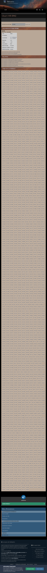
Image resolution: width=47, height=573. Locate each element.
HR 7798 (35, 250)
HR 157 (31, 210)
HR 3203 (11, 306)
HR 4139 (23, 450)
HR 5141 (11, 121)
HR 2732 (11, 443)
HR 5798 (15, 200)
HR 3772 (27, 404)
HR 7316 (19, 258)
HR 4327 (23, 139)
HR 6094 (35, 189)
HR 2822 (19, 182)
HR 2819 (30, 195)
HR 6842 (35, 91)
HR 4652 (30, 167)
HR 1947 (15, 387)
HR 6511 (15, 282)
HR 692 (34, 204)
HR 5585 (27, 437)
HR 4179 (15, 461)
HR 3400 (43, 287)
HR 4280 (42, 208)
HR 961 (35, 200)
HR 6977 (3, 363)
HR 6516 (3, 169)
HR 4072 (35, 115)
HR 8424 (19, 136)
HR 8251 (15, 354)
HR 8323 (27, 250)
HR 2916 (26, 348)
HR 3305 (15, 324)
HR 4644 (27, 461)
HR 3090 (11, 78)
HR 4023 (19, 73)
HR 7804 (7, 241)
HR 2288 (39, 228)
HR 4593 (3, 258)
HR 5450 (19, 191)
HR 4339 (19, 380)
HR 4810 (23, 435)
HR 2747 (23, 387)
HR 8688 (19, 197)
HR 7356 (43, 454)
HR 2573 (7, 413)
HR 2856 (7, 443)
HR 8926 (31, 108)
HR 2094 (11, 165)
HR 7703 (3, 171)
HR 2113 (31, 84)
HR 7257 (31, 430)
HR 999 (31, 82)
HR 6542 (39, 300)
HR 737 (7, 156)
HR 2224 (15, 391)
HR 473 (43, 250)
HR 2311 (38, 271)
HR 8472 (11, 154)
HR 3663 (39, 73)
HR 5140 (3, 184)
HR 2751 (38, 123)
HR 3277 (34, 221)
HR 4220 (11, 152)
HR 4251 (27, 154)
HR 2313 (42, 417)
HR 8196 (19, 176)
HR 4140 (11, 71)
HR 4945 (19, 274)
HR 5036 (15, 393)
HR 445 (19, 221)
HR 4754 (7, 376)
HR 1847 (42, 204)
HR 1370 (26, 448)
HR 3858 (15, 97)
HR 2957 (42, 295)
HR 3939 (19, 213)
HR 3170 (27, 167)
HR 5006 (7, 132)
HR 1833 (41, 356)
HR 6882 (31, 191)
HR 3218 (35, 287)
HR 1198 (42, 341)
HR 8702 (11, 95)
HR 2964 (7, 343)
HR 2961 (19, 104)
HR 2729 (39, 176)
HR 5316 (11, 128)
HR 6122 (43, 367)
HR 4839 (31, 213)
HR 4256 (19, 319)
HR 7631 (23, 289)
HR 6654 (3, 221)
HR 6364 (3, 245)
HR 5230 (31, 313)
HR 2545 (37, 304)
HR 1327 (7, 160)
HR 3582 (7, 110)
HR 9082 (27, 228)
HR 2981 (11, 193)
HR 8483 (15, 369)
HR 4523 (43, 108)
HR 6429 (31, 428)
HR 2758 (7, 206)
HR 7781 (19, 341)
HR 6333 (3, 339)
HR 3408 (35, 450)
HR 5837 (38, 154)
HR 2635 (27, 387)
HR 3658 (31, 365)
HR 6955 (3, 354)
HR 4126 (23, 104)
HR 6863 (27, 339)
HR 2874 (30, 104)
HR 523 (15, 363)
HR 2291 (19, 278)
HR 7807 (39, 439)
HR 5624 (39, 367)
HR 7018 (31, 326)
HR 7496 (3, 217)
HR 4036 (15, 263)
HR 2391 (3, 230)
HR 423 (11, 363)
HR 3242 (7, 361)
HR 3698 (34, 208)
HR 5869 (39, 350)
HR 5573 (15, 230)
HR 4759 (31, 274)
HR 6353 (11, 280)
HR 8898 (39, 339)
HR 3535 (38, 387)
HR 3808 (7, 121)
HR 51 (35, 332)
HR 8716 (11, 317)
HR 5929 (31, 376)
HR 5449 (31, 330)
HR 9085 (34, 234)
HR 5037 (23, 300)
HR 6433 (7, 123)
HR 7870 (7, 356)
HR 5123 (23, 330)
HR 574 (35, 102)
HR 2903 (39, 280)
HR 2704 (3, 300)
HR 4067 (27, 343)
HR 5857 (42, 221)
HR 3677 (11, 413)
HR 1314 (27, 145)
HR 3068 (3, 274)
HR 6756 (43, 352)
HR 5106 (11, 452)
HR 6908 (19, 345)
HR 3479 (19, 343)
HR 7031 (11, 197)
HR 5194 (31, 337)
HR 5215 (19, 422)
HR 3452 (11, 97)
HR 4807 (23, 313)
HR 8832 (15, 241)
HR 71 (30, 415)
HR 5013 (39, 171)
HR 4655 (3, 393)
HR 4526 (15, 191)
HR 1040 (43, 84)
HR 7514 (15, 398)
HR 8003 (19, 204)
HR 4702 (23, 461)
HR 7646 (31, 456)
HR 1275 (15, 256)
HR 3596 (23, 291)
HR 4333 (15, 330)
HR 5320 (27, 337)
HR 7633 (23, 115)
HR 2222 (3, 450)
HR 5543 (42, 121)
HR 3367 (23, 193)
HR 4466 (18, 156)
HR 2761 (42, 317)
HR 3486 (23, 165)
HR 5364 (19, 97)
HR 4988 (39, 435)
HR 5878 (35, 461)
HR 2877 (15, 193)
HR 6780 (23, 230)
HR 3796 (38, 328)
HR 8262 (39, 230)
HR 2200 (3, 319)
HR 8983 (23, 439)
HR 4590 (38, 158)
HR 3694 (27, 171)
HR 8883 (39, 276)
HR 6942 (27, 141)
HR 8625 (27, 369)
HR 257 (43, 302)
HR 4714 (7, 367)
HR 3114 (31, 176)
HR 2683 (19, 143)
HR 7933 (7, 221)
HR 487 (27, 341)
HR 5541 (43, 213)
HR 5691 (7, 136)
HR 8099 (7, 424)
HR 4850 (19, 413)
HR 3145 (23, 80)
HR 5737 (31, 367)
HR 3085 (26, 195)
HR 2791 (10, 156)
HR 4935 (11, 254)
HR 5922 (11, 382)
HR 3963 (23, 413)
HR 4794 (41, 134)
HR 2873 (22, 348)
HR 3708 (23, 419)
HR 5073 (35, 367)
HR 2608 (3, 115)
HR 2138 (19, 291)
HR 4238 (7, 267)
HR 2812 (11, 115)
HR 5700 (35, 291)
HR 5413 (31, 180)
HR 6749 (11, 352)
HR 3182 (23, 169)
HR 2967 (3, 243)
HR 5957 (11, 271)
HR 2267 (34, 178)
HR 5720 (31, 319)
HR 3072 (15, 343)
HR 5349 (42, 152)
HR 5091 (31, 350)
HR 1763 (3, 374)
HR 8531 (15, 169)
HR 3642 (31, 93)
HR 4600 (27, 139)
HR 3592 (7, 337)
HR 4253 (35, 202)
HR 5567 (7, 352)
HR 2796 (11, 202)
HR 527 (7, 448)
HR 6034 (23, 243)
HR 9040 (43, 339)
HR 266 (38, 234)
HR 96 (39, 326)
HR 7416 (27, 267)
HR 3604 (11, 365)
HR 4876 (23, 319)
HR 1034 (39, 115)
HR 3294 (19, 102)
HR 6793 (11, 215)
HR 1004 (7, 265)
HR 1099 (33, 308)
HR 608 (15, 411)
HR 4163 (27, 102)
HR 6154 (27, 345)
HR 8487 (43, 230)
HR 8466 (19, 456)
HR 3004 (33, 269)
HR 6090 (23, 454)
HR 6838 (31, 339)
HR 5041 (39, 84)
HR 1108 (40, 402)
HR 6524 (11, 258)
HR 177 (27, 389)
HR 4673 (43, 306)
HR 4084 (27, 158)
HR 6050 (39, 422)
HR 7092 (23, 234)
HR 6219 (23, 254)
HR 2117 (42, 378)
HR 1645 (23, 265)
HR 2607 (15, 206)
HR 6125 (27, 147)
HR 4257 (43, 71)
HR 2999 (3, 145)
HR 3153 (3, 143)
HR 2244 (39, 119)
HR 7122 (11, 180)
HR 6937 (35, 319)
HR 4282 (3, 313)
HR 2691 (15, 365)
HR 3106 (11, 350)
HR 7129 (15, 184)
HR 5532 (35, 376)
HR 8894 (23, 241)
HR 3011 (33, 426)
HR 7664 (31, 293)
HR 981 (15, 245)
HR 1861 (23, 176)
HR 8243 (3, 232)
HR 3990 (42, 104)
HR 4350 (42, 178)
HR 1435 (31, 332)
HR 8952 (7, 398)
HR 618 (34, 289)
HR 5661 (31, 324)
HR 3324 (35, 232)
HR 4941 (42, 256)
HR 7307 (7, 276)
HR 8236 (19, 250)
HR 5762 (34, 226)
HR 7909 (39, 345)
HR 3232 (23, 343)
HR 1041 (11, 265)
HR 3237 (35, 97)
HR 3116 (11, 130)
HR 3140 (19, 154)
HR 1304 (30, 204)
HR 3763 (39, 287)
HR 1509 (22, 295)
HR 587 (23, 221)
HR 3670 (19, 461)
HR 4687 (39, 182)
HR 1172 (38, 200)
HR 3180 (7, 230)
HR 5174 (31, 139)
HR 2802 (38, 417)
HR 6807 (31, 254)
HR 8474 (19, 217)
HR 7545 (23, 456)
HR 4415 (42, 165)
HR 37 (3, 156)
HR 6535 (15, 308)
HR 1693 (34, 295)
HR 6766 (27, 86)
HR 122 (33, 415)
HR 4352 (43, 86)
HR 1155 (27, 82)
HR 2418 (11, 226)
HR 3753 (35, 132)
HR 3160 (30, 387)
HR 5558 (39, 169)
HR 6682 (42, 106)
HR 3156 (27, 419)
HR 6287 (23, 191)
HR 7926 (23, 293)
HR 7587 (42, 158)
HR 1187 (15, 378)
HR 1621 (35, 108)
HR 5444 (11, 239)
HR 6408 (3, 454)
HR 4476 (43, 197)
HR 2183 (42, 241)
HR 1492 (11, 189)
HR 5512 (35, 274)
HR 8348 (19, 354)
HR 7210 (23, 184)
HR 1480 (34, 184)
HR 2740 (3, 84)
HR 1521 (23, 317)
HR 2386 (11, 263)
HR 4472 (7, 391)
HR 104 (31, 141)
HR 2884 (23, 417)
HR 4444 (34, 278)
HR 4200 (19, 86)
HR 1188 (15, 158)
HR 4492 (7, 143)
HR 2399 (23, 154)
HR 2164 (3, 380)
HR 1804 (30, 328)
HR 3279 (42, 252)
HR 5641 (11, 345)
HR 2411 (7, 193)
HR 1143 (39, 86)
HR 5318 (15, 267)
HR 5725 (19, 313)
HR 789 (27, 95)
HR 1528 (26, 411)
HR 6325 (31, 282)
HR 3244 (33, 134)
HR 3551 (31, 171)
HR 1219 (26, 308)
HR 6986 (3, 415)
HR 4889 (23, 78)
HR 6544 (27, 239)
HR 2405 (19, 165)
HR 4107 (30, 252)
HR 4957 (3, 239)
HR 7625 (15, 136)
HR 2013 (38, 241)
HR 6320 (3, 326)
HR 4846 (23, 117)
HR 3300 (19, 404)
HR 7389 (27, 332)
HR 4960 (27, 361)
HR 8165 (15, 250)
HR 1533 (34, 106)
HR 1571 (7, 171)
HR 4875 (3, 437)
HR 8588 (35, 424)
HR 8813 (19, 424)
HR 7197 (19, 332)
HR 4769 (35, 428)
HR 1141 (11, 287)
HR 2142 (43, 147)
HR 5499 (3, 382)
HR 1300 (32, 363)
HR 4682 (7, 119)
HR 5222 (3, 234)
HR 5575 (39, 313)
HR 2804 (39, 374)
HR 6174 (27, 393)
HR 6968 (15, 215)
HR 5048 (42, 167)
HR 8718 (35, 454)
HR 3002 (11, 143)
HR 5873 (35, 324)
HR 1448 (38, 295)
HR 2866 (41, 411)
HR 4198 (35, 182)
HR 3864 (43, 374)
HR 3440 (11, 213)
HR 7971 (7, 228)
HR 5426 (3, 422)
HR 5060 (27, 300)
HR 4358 (15, 367)
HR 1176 (7, 287)
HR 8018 (11, 424)
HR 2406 (41, 426)
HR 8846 (27, 456)
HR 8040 (35, 267)
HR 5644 (39, 380)
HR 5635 (37, 156)
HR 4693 (39, 232)
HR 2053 (30, 271)
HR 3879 (11, 282)
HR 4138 (19, 95)
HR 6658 (31, 263)
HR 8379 (15, 217)
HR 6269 (15, 430)
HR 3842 (3, 219)
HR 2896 (19, 171)
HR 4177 (3, 93)
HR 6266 (3, 430)
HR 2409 (35, 374)
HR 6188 (23, 282)
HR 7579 (15, 339)
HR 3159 (3, 102)
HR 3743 (11, 191)
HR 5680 (23, 206)
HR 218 (6, 304)
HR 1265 (27, 265)
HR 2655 (30, 269)
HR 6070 (39, 97)
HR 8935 (15, 382)
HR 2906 (3, 82)
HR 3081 (7, 365)
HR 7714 (43, 282)
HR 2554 (31, 80)
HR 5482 (3, 180)
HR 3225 (15, 82)
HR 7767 (3, 398)
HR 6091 (43, 206)
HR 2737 (7, 461)
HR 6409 (19, 239)
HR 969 (31, 121)
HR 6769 (19, 228)
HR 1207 (15, 180)
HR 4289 (19, 428)
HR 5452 (43, 330)
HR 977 (7, 328)
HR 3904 (3, 324)
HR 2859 (19, 365)
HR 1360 (10, 348)
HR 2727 (23, 167)
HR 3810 (31, 450)
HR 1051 (7, 387)
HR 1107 (3, 411)
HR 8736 (11, 441)
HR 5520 (23, 263)
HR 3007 (27, 374)
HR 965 (3, 265)
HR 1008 (19, 78)
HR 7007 (15, 402)
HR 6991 (35, 180)
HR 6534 (15, 271)
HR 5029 (3, 352)
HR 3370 (35, 228)
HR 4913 (15, 141)
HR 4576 (35, 197)
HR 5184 (19, 452)
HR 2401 (19, 202)
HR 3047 (42, 265)
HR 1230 (27, 130)
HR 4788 (15, 350)
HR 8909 (19, 276)
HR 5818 (39, 330)
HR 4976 (11, 406)
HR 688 (11, 378)
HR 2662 (42, 141)
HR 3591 (7, 82)
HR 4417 (23, 380)
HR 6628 (7, 104)
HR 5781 (3, 86)
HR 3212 (38, 178)
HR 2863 (19, 232)
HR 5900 (19, 350)
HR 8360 (35, 315)
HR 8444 (3, 182)
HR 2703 (27, 208)
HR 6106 (11, 402)
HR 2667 (11, 232)
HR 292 (3, 459)
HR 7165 (19, 184)
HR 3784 (23, 202)
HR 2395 (43, 130)
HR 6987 (11, 204)
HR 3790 (15, 419)
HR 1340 (31, 200)
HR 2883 (19, 443)
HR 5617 (35, 350)
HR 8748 (3, 95)
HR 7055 (15, 315)
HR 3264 (39, 391)
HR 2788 (7, 306)
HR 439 (10, 304)
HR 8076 (19, 145)
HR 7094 (43, 393)
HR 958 (34, 241)
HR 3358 (23, 171)
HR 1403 (34, 317)
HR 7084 (39, 424)
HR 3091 (34, 215)
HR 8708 (39, 382)
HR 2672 (43, 110)
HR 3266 (38, 252)
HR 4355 (15, 152)
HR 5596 (42, 278)
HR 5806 (35, 361)
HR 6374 (3, 402)
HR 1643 (18, 195)
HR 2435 (19, 80)
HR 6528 (23, 267)
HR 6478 (39, 461)
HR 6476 (27, 352)
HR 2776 (3, 350)
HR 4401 (27, 132)
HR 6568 (43, 337)
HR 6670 (31, 352)
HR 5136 (27, 263)
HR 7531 (3, 195)
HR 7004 (39, 361)
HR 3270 (19, 82)
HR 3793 (11, 428)
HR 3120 (11, 328)
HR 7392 (11, 315)
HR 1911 (30, 317)
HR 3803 (3, 71)
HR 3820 (15, 243)
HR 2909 (23, 391)
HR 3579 (43, 73)
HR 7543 (11, 354)
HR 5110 (43, 115)
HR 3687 (7, 400)
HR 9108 (39, 254)
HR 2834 (35, 176)
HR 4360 (35, 343)
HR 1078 (22, 378)
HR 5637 (43, 232)
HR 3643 (38, 82)
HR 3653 (7, 324)
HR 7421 (3, 424)
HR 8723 (35, 326)
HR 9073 (43, 267)
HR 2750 (23, 252)
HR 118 (23, 145)
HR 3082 (19, 193)
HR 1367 (7, 182)
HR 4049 (3, 176)
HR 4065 (15, 291)
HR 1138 (27, 197)
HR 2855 (38, 265)
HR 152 (22, 134)
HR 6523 (7, 402)
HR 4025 (3, 141)
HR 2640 (7, 274)
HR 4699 (39, 136)
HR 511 (27, 271)
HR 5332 (7, 197)
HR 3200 (39, 404)
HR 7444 (15, 178)
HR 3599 (31, 404)
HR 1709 (30, 217)
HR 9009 (27, 326)
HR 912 (34, 389)
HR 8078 (35, 439)
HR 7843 (15, 456)
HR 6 (3, 304)
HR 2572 (15, 202)
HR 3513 (31, 419)
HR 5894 (35, 147)
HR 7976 (27, 424)
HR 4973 (26, 156)
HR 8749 (35, 293)
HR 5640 (7, 382)
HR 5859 (19, 254)
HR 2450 (15, 102)
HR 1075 (26, 356)
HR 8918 (31, 258)
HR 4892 (19, 406)
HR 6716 (39, 352)
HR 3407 (3, 121)
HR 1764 (30, 295)
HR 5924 (19, 200)
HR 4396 (3, 119)
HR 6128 (3, 154)
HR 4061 (11, 380)
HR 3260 (42, 139)
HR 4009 (11, 319)
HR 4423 (38, 128)
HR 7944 (3, 356)
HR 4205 (11, 102)
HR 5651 (31, 102)
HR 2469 (30, 145)
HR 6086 (39, 189)
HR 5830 (35, 337)
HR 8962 (39, 369)
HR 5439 (7, 422)
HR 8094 (27, 258)
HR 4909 (23, 400)
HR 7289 (43, 189)
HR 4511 (34, 121)
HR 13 (15, 295)
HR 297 (26, 398)
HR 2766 (7, 91)
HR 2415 (26, 269)
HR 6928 (11, 326)
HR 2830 (23, 278)
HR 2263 (43, 228)
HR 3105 (34, 271)
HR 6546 (34, 78)
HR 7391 (31, 382)
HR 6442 (43, 376)
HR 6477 (31, 165)
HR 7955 (19, 84)
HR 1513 (31, 228)
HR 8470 (39, 250)
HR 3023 (15, 443)
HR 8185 (27, 302)
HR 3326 (30, 208)
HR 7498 (27, 191)
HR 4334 (3, 200)
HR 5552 (31, 206)
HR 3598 (7, 141)
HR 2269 (7, 300)
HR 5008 (11, 400)
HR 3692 (10, 134)
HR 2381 (34, 195)
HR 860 (3, 256)
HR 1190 (7, 95)
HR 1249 (11, 182)
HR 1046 (7, 130)
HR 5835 (39, 400)
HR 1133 (11, 256)
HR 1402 (26, 426)
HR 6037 (19, 337)
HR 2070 (11, 417)
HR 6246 (19, 454)
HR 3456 (27, 152)
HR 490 (43, 276)
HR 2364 (15, 328)
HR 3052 (7, 263)
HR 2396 (11, 461)
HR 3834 (11, 93)
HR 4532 (39, 132)
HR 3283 (15, 147)
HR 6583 (15, 234)
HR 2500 (30, 459)
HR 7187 (15, 276)
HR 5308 (39, 243)
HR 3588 (7, 145)
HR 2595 (3, 167)
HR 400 (19, 398)
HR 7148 (7, 302)
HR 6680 (3, 378)
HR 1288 (19, 180)
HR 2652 (27, 136)
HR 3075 (7, 191)
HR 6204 (3, 136)
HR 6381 (7, 293)
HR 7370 (43, 300)
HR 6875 (41, 156)
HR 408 (43, 191)
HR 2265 (30, 417)
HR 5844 (3, 271)
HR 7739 (43, 97)
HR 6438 (7, 430)
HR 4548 (3, 406)
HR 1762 (27, 93)
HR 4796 (11, 376)
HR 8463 (7, 189)
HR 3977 (19, 263)
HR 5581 (39, 274)
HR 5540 (7, 176)
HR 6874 (23, 239)
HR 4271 (22, 459)
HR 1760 (23, 232)
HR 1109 (39, 302)
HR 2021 (30, 215)
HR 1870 (37, 411)
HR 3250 (35, 391)
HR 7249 (27, 234)
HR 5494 (27, 330)
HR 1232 (30, 389)
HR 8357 (19, 315)
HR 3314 (27, 73)
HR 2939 (7, 243)
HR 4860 (11, 289)
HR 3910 (41, 269)
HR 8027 (35, 345)
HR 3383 (15, 380)
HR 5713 (19, 437)
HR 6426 (43, 452)
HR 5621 (7, 345)
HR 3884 (31, 71)
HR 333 (3, 278)
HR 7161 (27, 430)
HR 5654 (39, 437)
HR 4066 (43, 280)
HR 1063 (7, 208)
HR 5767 (7, 389)
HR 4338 (26, 134)
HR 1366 (30, 411)
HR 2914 (3, 461)
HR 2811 (19, 387)
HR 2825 (11, 171)
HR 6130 (43, 291)
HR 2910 (34, 417)
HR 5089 (23, 73)
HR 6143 (7, 78)
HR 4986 (27, 350)
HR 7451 (23, 326)
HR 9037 (15, 424)
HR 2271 (7, 380)
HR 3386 (15, 300)
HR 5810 (35, 400)
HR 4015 (31, 443)
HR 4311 (27, 291)
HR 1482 (3, 291)
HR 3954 (3, 330)
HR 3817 (7, 134)
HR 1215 (26, 215)
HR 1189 (15, 189)
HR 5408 (43, 391)
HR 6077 (42, 215)
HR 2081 (3, 435)
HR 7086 (39, 430)
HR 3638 (11, 324)
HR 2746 (3, 108)
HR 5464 (7, 308)
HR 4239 (43, 450)
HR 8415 (35, 354)
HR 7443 (19, 280)
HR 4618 (34, 82)
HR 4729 (11, 106)
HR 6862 (15, 132)
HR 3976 (34, 128)
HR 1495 (15, 252)
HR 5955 (35, 306)
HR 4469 (11, 330)
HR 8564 (31, 369)
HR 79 (22, 363)
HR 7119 (19, 132)
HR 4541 (33, 304)
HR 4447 (30, 278)
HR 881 (23, 215)
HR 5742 (34, 154)
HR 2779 (11, 450)
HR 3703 (34, 158)
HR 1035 (3, 78)
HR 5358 (7, 80)
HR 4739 (7, 219)
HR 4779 (15, 254)
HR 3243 (43, 80)
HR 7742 (19, 369)
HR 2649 (30, 134)
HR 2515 (15, 374)
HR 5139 (27, 219)
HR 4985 (31, 435)
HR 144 (15, 128)
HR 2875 (22, 195)
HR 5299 (34, 160)
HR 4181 (38, 117)
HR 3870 (23, 147)
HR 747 (19, 356)
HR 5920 (23, 337)
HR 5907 (34, 193)
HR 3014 (38, 215)
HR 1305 (13, 304)
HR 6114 (31, 300)
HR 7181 (38, 160)
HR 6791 (23, 119)
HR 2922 (3, 91)
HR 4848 (27, 91)
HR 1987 (40, 363)
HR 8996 (43, 319)
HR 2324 (7, 419)
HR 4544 (38, 278)
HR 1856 (3, 206)
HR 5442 (15, 345)
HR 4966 (7, 452)
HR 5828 (23, 422)
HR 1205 (34, 117)
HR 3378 (35, 419)
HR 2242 (41, 448)
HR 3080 (35, 71)
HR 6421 (19, 243)
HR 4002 (34, 378)
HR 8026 (43, 439)
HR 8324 (39, 143)
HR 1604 (19, 287)
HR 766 (19, 378)
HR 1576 (30, 378)
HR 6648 (43, 400)
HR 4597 (15, 437)
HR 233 (31, 184)
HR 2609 (7, 128)
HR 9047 (39, 267)
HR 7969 (23, 250)
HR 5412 (31, 219)
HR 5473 (35, 452)
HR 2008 (19, 167)
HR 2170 (11, 391)
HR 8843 (19, 289)
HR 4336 (7, 437)
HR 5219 (23, 95)
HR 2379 (19, 139)
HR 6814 (23, 430)
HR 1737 (27, 217)
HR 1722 (34, 210)
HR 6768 (7, 315)
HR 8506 (43, 424)
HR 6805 (35, 263)
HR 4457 (23, 274)
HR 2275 (23, 108)
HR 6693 (23, 141)
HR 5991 (43, 324)
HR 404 (3, 448)
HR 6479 (11, 293)
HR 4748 (39, 197)
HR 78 (19, 441)
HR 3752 (14, 348)
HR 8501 (43, 180)
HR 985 (15, 104)
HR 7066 (39, 147)
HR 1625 (7, 404)
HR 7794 (11, 169)
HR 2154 (15, 182)
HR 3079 (35, 119)
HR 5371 (23, 110)
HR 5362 (35, 243)
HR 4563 (30, 448)
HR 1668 (26, 295)
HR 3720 (3, 165)
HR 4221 (38, 152)
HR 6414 (19, 430)
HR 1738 (19, 226)
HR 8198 (39, 293)
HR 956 (29, 441)
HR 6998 (15, 415)
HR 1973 (15, 165)
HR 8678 (31, 439)
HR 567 (11, 158)
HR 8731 (15, 197)
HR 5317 (31, 452)
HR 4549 (19, 108)
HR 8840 (39, 239)
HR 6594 (42, 226)
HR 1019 (15, 265)
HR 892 (7, 152)
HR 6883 (11, 439)
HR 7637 (35, 430)
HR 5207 (33, 156)
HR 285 (15, 78)
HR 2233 (31, 280)
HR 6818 (35, 206)
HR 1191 (7, 348)
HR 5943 (27, 117)
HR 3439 (19, 147)
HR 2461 (27, 365)
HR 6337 (3, 117)
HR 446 (3, 426)
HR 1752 (3, 343)
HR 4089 (11, 117)
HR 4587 (7, 239)
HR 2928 (23, 328)
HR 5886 (38, 145)
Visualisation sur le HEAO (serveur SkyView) (10, 62)
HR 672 (3, 252)
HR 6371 (42, 128)
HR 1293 (21, 304)
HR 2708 (11, 206)
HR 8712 (35, 382)
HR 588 (22, 245)
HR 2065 (15, 287)
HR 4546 (23, 82)
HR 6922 (11, 308)
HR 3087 (3, 413)
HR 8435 (7, 341)
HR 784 (30, 356)
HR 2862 (35, 130)
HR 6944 (3, 139)
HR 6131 (7, 178)
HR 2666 (3, 147)
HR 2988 (7, 278)
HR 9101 (15, 356)
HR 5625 (31, 406)
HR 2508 (3, 128)
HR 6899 (3, 439)
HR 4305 (15, 219)
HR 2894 (42, 459)
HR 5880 (43, 406)
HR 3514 (7, 213)
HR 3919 (38, 106)
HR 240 (11, 269)
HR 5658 (31, 400)
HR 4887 (43, 343)
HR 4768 (27, 213)
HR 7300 (7, 250)
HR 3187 (42, 123)
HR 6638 (35, 300)
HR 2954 (19, 374)
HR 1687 (40, 441)
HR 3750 (31, 182)
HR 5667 (19, 141)
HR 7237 (27, 241)
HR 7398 (15, 228)
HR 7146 (23, 197)
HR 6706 (35, 422)
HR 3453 (35, 443)
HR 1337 (10, 459)
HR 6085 (43, 428)
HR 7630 (23, 382)
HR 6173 (27, 243)
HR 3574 (15, 93)
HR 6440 (39, 306)
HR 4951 (7, 313)
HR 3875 (11, 243)
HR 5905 (3, 345)
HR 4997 (15, 110)
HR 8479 (19, 178)
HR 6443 (35, 282)
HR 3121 (15, 143)
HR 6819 (43, 171)
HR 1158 (33, 402)
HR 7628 (15, 204)
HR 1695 (42, 145)
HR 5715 (15, 289)
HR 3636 (7, 350)
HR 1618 (14, 459)
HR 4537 (38, 78)
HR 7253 (35, 239)
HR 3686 (3, 337)
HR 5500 (3, 452)
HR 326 (18, 363)
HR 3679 (27, 160)
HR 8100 (39, 393)
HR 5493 (39, 324)
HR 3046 (35, 93)
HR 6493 (7, 86)
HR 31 (30, 402)
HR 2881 (23, 91)
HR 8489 (43, 315)
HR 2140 (19, 123)
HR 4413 (38, 141)
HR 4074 (15, 84)
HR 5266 (31, 461)
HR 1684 (43, 143)
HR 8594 (23, 315)
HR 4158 (27, 306)
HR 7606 (11, 341)
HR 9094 (7, 411)
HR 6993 (35, 339)
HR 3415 (30, 158)
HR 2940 (38, 317)
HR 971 (3, 226)
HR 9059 (11, 241)
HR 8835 (23, 354)
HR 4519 (27, 165)
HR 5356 (11, 422)
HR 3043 (15, 171)
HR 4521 (30, 160)
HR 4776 (19, 330)
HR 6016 (39, 180)
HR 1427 (31, 97)
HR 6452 (19, 119)
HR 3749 (19, 93)
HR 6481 (3, 315)
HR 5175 (27, 452)
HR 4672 (35, 380)
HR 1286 (19, 317)
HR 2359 (34, 348)
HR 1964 (11, 356)
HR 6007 (11, 234)
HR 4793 (15, 406)
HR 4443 (31, 380)
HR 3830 (19, 306)
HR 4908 (35, 169)
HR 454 (42, 456)
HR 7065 (19, 382)
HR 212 (36, 415)
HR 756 (25, 441)
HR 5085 (31, 189)
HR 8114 (19, 339)
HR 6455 (11, 184)
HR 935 (11, 160)
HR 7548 (23, 332)
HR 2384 (15, 160)
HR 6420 (23, 345)
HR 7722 (19, 326)
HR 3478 (15, 306)
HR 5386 (14, 134)
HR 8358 (43, 293)
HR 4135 (34, 328)
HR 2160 (31, 374)
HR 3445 (15, 73)
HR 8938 (31, 250)
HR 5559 (3, 280)
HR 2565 (15, 278)
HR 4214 (27, 193)
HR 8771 (35, 369)
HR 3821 (19, 208)
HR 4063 (23, 86)
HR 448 (30, 341)
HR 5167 (43, 380)
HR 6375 (43, 243)
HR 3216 (27, 232)
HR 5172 (31, 91)
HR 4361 (7, 330)
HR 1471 (18, 459)
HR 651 (19, 411)
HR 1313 (37, 308)
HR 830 (22, 411)
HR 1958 (7, 202)
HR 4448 (3, 443)
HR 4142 (35, 110)
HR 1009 (3, 152)
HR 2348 (11, 343)
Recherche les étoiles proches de (10, 53)
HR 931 (18, 269)
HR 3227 (34, 387)
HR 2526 (34, 265)
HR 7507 (11, 228)
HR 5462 (39, 452)
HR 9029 (7, 317)
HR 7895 (3, 456)
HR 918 (42, 95)
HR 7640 (7, 217)
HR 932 (19, 106)
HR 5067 (39, 428)
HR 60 (42, 326)
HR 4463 (11, 313)
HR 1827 (27, 417)
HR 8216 (7, 169)
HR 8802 (39, 258)
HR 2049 (23, 143)
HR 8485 (11, 84)
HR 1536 (37, 356)
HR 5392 (11, 132)
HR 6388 (3, 130)
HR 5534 (39, 406)
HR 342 (42, 234)
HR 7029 (30, 106)
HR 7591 (31, 454)
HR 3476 (11, 141)
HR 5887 (35, 413)
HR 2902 (31, 115)
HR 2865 (34, 256)
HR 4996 (35, 435)
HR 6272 (23, 352)
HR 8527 (43, 361)
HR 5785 (27, 367)
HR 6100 (38, 193)
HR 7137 (27, 110)
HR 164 (11, 195)
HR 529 (22, 441)
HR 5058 (23, 130)
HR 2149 (27, 280)
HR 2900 (15, 404)
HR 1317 (14, 195)
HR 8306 (11, 217)
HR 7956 (31, 110)
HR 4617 (15, 145)
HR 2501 (23, 374)
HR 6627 (39, 319)
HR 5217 (31, 437)
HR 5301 (3, 110)
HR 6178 (11, 454)
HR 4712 (31, 169)
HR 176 (43, 430)
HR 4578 (30, 265)
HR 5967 (15, 108)
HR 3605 (30, 152)
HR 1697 (22, 448)
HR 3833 (15, 274)
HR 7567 (19, 302)
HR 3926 (35, 404)
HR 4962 (15, 452)
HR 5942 (3, 197)
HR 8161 (15, 341)
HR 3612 (15, 86)
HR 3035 (19, 128)
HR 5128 (7, 393)
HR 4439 (3, 213)
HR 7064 (11, 104)
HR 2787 (39, 91)
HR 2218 (19, 391)
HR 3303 (7, 428)
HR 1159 (18, 448)
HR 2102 (19, 91)
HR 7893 (15, 210)
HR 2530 (30, 348)
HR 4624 (11, 337)
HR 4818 (15, 400)
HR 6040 (43, 274)
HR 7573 (11, 250)
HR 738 (23, 389)
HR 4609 (27, 376)
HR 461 (31, 241)
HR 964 (28, 363)
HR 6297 (19, 282)
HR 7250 (7, 354)
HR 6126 (30, 156)
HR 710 (37, 389)
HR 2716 (40, 398)
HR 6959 (15, 221)
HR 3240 (30, 128)
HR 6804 (3, 210)
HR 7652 (23, 97)
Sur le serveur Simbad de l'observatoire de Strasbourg (12, 59)
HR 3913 (35, 365)
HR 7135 (3, 250)
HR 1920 (18, 426)
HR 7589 (3, 269)
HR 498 (15, 317)
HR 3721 (33, 411)
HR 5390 (43, 169)
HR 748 (23, 308)
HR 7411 (23, 339)
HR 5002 (23, 106)
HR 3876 (43, 365)
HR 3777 (11, 208)
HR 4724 (27, 324)
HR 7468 (35, 143)
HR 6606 (31, 413)
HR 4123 (7, 254)
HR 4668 (11, 119)
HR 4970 (3, 367)
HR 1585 (38, 210)
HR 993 (10, 448)
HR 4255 (3, 289)
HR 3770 (15, 213)
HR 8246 (3, 341)
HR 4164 (23, 128)
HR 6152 (3, 158)
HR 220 (26, 245)
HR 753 (3, 387)
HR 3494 (19, 206)
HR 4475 (11, 139)
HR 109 (7, 195)
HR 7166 (31, 230)
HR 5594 (35, 313)
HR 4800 (19, 219)
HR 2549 (15, 117)
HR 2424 (23, 256)
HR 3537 (27, 176)
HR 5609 (38, 221)
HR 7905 (43, 369)
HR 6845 (15, 258)
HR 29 (23, 398)
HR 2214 (3, 428)
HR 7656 (31, 424)
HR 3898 (27, 128)
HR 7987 (11, 178)
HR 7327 (35, 254)
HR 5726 (43, 219)
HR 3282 (3, 104)
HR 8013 (35, 302)
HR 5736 (43, 202)
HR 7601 (23, 228)
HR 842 (14, 426)
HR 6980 (31, 267)
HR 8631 (27, 315)
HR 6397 (19, 230)
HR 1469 (15, 167)
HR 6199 (35, 165)
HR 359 (35, 456)
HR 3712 (38, 184)
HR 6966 (19, 402)
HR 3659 (19, 71)
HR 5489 (19, 110)
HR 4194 (27, 278)
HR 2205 (34, 123)
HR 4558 (7, 167)
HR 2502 (27, 287)
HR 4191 (11, 145)
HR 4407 (15, 337)
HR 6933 (27, 289)
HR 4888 (3, 80)
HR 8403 (39, 354)
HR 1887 (27, 97)
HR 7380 (19, 293)
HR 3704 (15, 361)
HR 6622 (43, 461)
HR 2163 (23, 208)
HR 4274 (39, 450)
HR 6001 (7, 184)
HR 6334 (27, 106)
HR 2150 (3, 419)
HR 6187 (27, 282)
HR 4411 (27, 435)
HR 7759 (42, 154)
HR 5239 (11, 393)
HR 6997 (42, 193)
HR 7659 (30, 117)
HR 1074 (32, 441)
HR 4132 (34, 95)
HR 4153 (23, 182)
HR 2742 (15, 115)
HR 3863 (27, 169)
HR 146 (25, 363)
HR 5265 (39, 213)
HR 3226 (30, 95)
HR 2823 (42, 184)
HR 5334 (30, 154)
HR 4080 (42, 102)
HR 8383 (27, 108)
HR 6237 (38, 104)
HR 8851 (19, 241)
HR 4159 (11, 82)
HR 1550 (41, 308)
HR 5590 (38, 226)
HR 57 (31, 289)
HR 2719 (31, 136)
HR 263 (27, 402)
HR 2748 (39, 130)
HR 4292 (27, 380)
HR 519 (19, 215)
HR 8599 (11, 295)
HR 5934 (35, 406)
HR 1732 (3, 191)
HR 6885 (7, 158)
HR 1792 (23, 280)
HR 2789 (11, 404)
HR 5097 (19, 300)
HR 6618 (7, 339)
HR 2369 (11, 387)
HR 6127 (11, 332)
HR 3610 (30, 426)
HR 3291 (39, 443)
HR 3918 (27, 391)
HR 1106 (31, 86)
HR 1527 (31, 197)
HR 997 (30, 308)
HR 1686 (27, 123)
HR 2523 (27, 189)
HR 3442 (34, 145)
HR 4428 (39, 343)
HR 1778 (36, 441)
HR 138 (31, 234)
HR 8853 (7, 232)
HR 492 (38, 332)
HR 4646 (43, 136)
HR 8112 (39, 454)
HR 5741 (27, 206)
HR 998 (37, 402)
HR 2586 (7, 435)
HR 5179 (15, 422)
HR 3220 (3, 97)
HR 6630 (7, 71)
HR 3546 (11, 435)
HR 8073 (31, 345)
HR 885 (3, 208)
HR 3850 (15, 435)
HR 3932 (3, 400)
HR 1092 (19, 389)
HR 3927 (15, 319)
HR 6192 (31, 422)
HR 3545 (42, 328)
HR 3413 (3, 376)
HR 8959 (15, 95)
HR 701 (38, 456)
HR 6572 (3, 369)
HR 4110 (43, 91)
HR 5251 (23, 452)
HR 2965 (42, 348)
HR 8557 (27, 210)
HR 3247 (30, 221)
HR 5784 (42, 195)
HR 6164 (7, 210)
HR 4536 (31, 306)
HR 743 (39, 139)
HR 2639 (7, 147)
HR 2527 (11, 86)
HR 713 (7, 426)
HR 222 (41, 332)
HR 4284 (43, 435)
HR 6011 (15, 454)
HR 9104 (41, 289)
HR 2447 (19, 160)
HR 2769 (11, 374)
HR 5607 (35, 139)
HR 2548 (23, 136)
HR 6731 (11, 415)
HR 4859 (23, 437)
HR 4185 (7, 226)
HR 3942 (19, 324)
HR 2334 (11, 147)
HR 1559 (11, 411)
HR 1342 (10, 426)
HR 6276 (23, 367)
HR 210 (23, 217)
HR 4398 (11, 367)
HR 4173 (27, 450)
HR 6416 (7, 215)
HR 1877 (42, 210)
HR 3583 (19, 419)
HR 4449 (23, 123)
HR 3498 (7, 84)
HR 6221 (3, 215)
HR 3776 (26, 459)
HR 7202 (11, 302)
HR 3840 (31, 202)
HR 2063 (23, 189)
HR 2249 (34, 459)
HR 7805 (23, 302)
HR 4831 (7, 93)
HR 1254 (38, 204)
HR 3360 (43, 443)
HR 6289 (15, 239)
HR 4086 (35, 171)
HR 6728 (15, 293)
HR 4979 (34, 104)
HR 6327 (7, 454)
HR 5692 (3, 308)
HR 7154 (31, 354)
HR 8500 (23, 369)
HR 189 (37, 289)
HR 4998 (39, 291)
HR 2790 (31, 132)
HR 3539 (19, 450)
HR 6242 (43, 422)
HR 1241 (40, 415)
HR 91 (33, 245)
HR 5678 (35, 219)
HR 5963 (31, 393)
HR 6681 (43, 437)
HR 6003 (11, 430)
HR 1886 (7, 291)
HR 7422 (7, 439)
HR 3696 (11, 80)
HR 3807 (43, 176)
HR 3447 (27, 71)
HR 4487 (15, 139)
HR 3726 (34, 252)
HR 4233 (27, 413)
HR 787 (29, 398)
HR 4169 (27, 202)
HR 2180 (38, 217)
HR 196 (3, 193)
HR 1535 (3, 287)
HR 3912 (35, 86)
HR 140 (19, 245)
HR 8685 (35, 191)
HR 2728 (37, 269)
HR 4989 (11, 110)
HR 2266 (15, 226)
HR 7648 (7, 456)
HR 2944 (23, 93)
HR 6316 (3, 123)
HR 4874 (39, 108)
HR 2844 (7, 319)
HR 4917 (42, 387)
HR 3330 (27, 143)
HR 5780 (31, 143)
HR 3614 (39, 71)
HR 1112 (38, 341)
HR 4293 (27, 80)
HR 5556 (43, 182)
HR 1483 (31, 119)
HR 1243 (11, 291)
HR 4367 (27, 428)
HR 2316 (22, 269)
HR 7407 (11, 245)
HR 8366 (23, 204)
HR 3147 (38, 378)
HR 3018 (27, 180)
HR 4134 (7, 108)
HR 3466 (27, 226)
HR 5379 (11, 267)
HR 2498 (19, 169)
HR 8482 (27, 439)
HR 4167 (11, 73)
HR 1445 (22, 426)
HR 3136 (7, 282)
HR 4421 (31, 391)
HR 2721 (27, 252)
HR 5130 (19, 367)
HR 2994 (3, 263)
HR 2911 (15, 232)
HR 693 (3, 417)
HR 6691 (3, 332)
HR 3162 (23, 226)
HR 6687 (27, 254)
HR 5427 (43, 419)
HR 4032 (19, 400)
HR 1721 (34, 341)
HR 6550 (15, 332)
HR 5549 (11, 389)
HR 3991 (34, 167)
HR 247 (27, 204)
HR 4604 (3, 178)
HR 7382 (11, 398)
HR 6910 (7, 280)
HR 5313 (15, 121)
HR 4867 (27, 406)
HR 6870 (15, 176)
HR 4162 (11, 108)
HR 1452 (19, 158)
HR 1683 (3, 328)
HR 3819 (43, 119)
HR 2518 (23, 158)
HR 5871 (27, 400)
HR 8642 (7, 441)
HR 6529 (27, 319)
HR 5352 (39, 376)
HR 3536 (38, 256)
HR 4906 (38, 208)
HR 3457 (42, 78)
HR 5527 (39, 419)
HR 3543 (3, 365)
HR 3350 (15, 130)
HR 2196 (30, 123)
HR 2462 (39, 110)
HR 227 (43, 254)
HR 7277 (7, 378)
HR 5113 (27, 274)
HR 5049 (31, 291)
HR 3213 (34, 152)
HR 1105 (31, 130)
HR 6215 (7, 332)
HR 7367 (3, 302)
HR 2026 (15, 417)
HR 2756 (30, 178)
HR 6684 (15, 389)
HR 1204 (27, 121)
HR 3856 (23, 84)
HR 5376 (31, 243)
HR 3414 (3, 106)
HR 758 (39, 165)
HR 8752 (27, 119)
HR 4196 (7, 102)
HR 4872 (23, 324)
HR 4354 (15, 376)
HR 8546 (42, 160)
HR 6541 (15, 280)
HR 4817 (11, 91)
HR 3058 (37, 398)
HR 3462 (26, 221)
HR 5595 (11, 200)
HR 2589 (38, 459)
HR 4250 (22, 156)
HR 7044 (31, 302)
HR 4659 (27, 313)
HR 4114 (3, 73)
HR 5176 (3, 204)
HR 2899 (31, 287)
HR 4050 (15, 71)
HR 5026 (35, 213)
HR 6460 (18, 134)
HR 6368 (11, 437)
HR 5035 (35, 84)
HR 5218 (15, 313)
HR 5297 (38, 95)
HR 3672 (23, 404)
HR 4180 (27, 78)
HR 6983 (7, 180)
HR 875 (34, 141)
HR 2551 (38, 348)
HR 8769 (3, 228)
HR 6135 (23, 219)
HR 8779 (7, 154)
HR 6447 (23, 350)
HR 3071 (37, 448)
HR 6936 (11, 176)
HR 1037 (11, 252)
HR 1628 (19, 121)
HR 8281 (7, 269)
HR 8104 (3, 160)
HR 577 (26, 415)
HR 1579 (17, 304)
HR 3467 (7, 106)
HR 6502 (19, 234)
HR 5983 (35, 393)
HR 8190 (39, 315)
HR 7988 (27, 354)
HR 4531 (23, 428)
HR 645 (11, 167)
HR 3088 (40, 304)
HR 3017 (23, 71)
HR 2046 (27, 443)
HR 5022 (3, 389)
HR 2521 (19, 328)
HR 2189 (3, 361)
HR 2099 (29, 304)
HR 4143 (23, 121)
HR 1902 (3, 391)
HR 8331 (19, 271)
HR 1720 (42, 263)
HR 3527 (3, 132)
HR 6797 (15, 302)
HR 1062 (7, 256)
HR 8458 (43, 354)
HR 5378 (39, 80)
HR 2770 (38, 121)
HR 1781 (25, 304)
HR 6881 (7, 326)
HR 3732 (11, 274)
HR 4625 (23, 213)
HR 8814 (43, 382)
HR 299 (23, 178)
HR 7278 (27, 230)
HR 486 (23, 415)
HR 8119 (31, 276)
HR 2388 (33, 398)
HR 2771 (23, 287)
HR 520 (15, 123)
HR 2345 (7, 374)
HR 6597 (27, 422)
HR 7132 (23, 271)
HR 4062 (42, 217)
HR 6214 (43, 313)
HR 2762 (7, 97)
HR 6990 (27, 382)
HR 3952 (7, 289)
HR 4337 (35, 73)
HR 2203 (19, 252)
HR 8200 (11, 276)
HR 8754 (43, 239)
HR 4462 (11, 219)
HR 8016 (3, 189)
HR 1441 (26, 378)
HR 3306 (37, 134)
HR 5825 (15, 91)
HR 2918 (7, 450)
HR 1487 (3, 202)
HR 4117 (3, 254)
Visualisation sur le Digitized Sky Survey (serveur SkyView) (13, 61)
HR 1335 (27, 184)
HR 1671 (33, 356)
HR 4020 (11, 361)
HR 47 (3, 348)
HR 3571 (7, 73)
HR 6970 (7, 139)
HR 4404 (23, 376)
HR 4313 (38, 195)
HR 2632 (27, 328)
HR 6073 (19, 352)
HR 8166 (7, 295)
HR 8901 (23, 258)
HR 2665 (15, 450)
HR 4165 (30, 226)
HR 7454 (19, 210)
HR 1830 (36, 363)
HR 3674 (14, 156)
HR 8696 (43, 258)
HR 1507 (19, 189)
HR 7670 (3, 317)
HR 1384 (41, 389)
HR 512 (19, 415)
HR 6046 (3, 276)
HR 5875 (11, 230)
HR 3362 (3, 282)
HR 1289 (36, 245)
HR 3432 (15, 208)
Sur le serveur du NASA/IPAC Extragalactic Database (12, 60)
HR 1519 (23, 180)
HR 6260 (7, 204)
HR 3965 (23, 306)
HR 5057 (31, 361)
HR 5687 (7, 258)
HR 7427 (35, 230)
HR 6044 (3, 463)
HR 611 (15, 269)
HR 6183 (7, 369)
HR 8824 (31, 315)
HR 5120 (23, 361)
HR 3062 (27, 256)
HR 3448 (3, 267)
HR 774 (23, 356)
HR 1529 (7, 252)
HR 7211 (11, 221)
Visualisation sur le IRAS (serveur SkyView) (10, 65)
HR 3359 (19, 117)
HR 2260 (35, 136)
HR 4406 (19, 256)
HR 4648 (31, 343)
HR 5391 (7, 406)
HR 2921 (3, 306)
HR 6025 (7, 200)
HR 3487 (31, 73)
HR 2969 (23, 160)
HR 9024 (3, 441)
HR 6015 (39, 413)
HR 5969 (15, 119)
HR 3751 (30, 78)
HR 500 (7, 117)
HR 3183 (27, 182)
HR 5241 (43, 93)
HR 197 (15, 154)
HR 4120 (7, 165)
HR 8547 (31, 239)
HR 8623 (23, 424)
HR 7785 (35, 352)
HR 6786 (43, 413)
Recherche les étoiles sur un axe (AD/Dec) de (12, 54)
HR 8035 (3, 241)
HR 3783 (33, 448)
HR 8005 (23, 210)
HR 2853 (42, 271)
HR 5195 (7, 271)
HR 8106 (15, 326)
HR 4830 (38, 167)
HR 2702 (38, 102)
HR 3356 (39, 365)
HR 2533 (35, 280)
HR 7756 (11, 456)
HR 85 (3, 134)
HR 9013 (11, 123)
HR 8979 (15, 439)
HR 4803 (39, 202)
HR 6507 (27, 200)
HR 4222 (27, 104)
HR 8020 (27, 293)
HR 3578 (15, 413)
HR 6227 (7, 245)
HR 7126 (11, 369)
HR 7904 (3, 295)
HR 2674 (34, 217)
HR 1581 (27, 317)
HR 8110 (39, 191)
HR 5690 (35, 437)
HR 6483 (39, 337)
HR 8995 (11, 339)
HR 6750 (15, 352)
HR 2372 (11, 419)
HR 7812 (27, 454)
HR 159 (29, 245)
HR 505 (19, 308)
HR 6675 (15, 106)
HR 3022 (37, 426)
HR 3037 (19, 152)
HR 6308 (7, 415)
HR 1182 (14, 448)
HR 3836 (15, 80)
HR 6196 (19, 115)
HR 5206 (43, 350)
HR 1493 (7, 417)
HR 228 (15, 441)
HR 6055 (23, 200)
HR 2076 (19, 417)
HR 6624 (19, 361)
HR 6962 (43, 345)
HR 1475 (7, 363)
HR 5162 (23, 406)
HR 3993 (43, 404)
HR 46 (43, 132)
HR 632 (23, 402)
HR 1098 (40, 245)
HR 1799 (19, 265)
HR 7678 (27, 276)
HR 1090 (18, 295)
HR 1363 (3, 404)
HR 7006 (23, 276)
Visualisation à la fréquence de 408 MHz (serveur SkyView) (13, 66)
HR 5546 (31, 147)
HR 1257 (27, 178)
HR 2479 (23, 443)
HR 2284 (11, 278)
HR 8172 (35, 258)
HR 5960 (7, 115)
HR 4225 (15, 428)
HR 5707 (7, 234)
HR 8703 (35, 276)
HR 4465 (19, 376)
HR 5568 (35, 330)
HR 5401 (19, 393)
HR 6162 (39, 282)
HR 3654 (42, 117)
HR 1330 (42, 200)
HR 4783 (30, 193)
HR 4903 (19, 435)
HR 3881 (19, 130)
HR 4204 (18, 348)
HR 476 (39, 263)
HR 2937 (27, 84)
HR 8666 (23, 341)
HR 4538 (27, 115)
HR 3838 (11, 300)
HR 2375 (23, 152)
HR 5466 (3, 293)
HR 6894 (39, 206)
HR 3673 (31, 232)
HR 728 (7, 459)
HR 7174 (19, 439)
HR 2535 (23, 365)
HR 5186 (39, 219)
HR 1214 (23, 132)
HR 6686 (11, 210)
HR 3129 (35, 80)
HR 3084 (42, 82)
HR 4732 (23, 102)
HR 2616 (30, 256)
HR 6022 (23, 393)
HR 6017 (11, 136)
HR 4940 (39, 93)
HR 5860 (19, 267)
